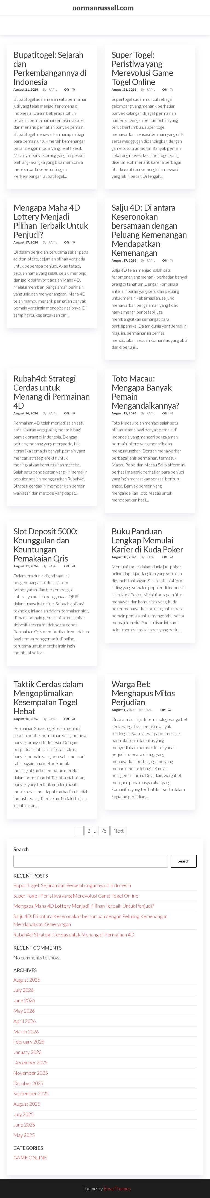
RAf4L (53, 89)
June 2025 (24, 1125)
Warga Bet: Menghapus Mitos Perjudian (143, 693)
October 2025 (28, 1083)
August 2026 (26, 980)
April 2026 (24, 1021)
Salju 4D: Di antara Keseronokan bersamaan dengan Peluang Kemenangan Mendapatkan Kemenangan (149, 229)
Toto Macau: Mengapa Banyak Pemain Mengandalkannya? (145, 391)
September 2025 (31, 1093)
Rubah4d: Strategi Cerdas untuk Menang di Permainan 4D (51, 391)
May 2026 (24, 1011)
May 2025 (24, 1135)
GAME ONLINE (30, 1157)
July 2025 (23, 1114)
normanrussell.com (102, 7)
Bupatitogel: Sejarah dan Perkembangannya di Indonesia (50, 68)
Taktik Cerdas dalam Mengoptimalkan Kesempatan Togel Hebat (48, 697)
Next (118, 831)
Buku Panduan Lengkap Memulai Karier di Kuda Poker (147, 540)
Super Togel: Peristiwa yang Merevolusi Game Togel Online (142, 68)
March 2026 (26, 1031)
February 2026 (28, 1042)
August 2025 (26, 1104)
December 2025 (30, 1062)
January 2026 (27, 1052)
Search (21, 849)
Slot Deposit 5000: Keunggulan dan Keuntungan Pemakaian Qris (45, 544)
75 (104, 831)
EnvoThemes (117, 1188)
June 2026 (24, 1000)
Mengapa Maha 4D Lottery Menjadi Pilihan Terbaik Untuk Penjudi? (50, 220)
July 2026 (23, 990)
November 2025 (30, 1073)
